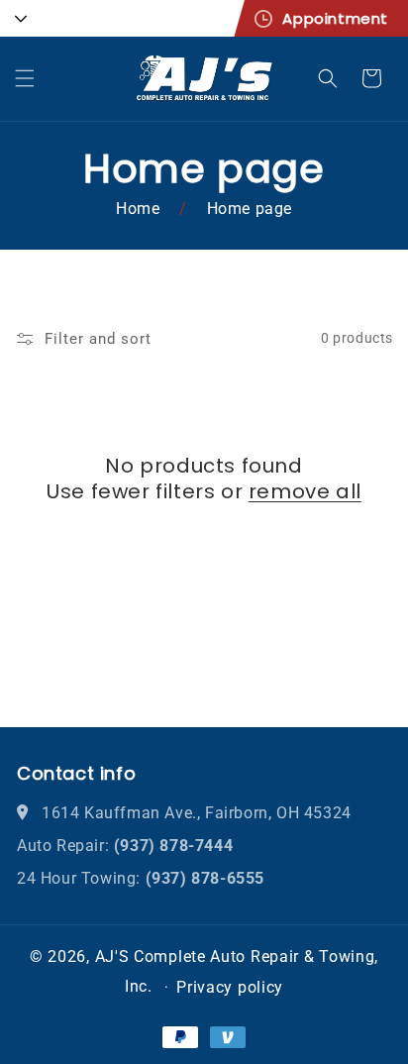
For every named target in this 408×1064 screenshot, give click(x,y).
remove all (305, 491)
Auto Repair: (125, 845)
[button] (25, 78)
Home (137, 208)
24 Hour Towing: (140, 878)
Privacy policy (229, 987)
